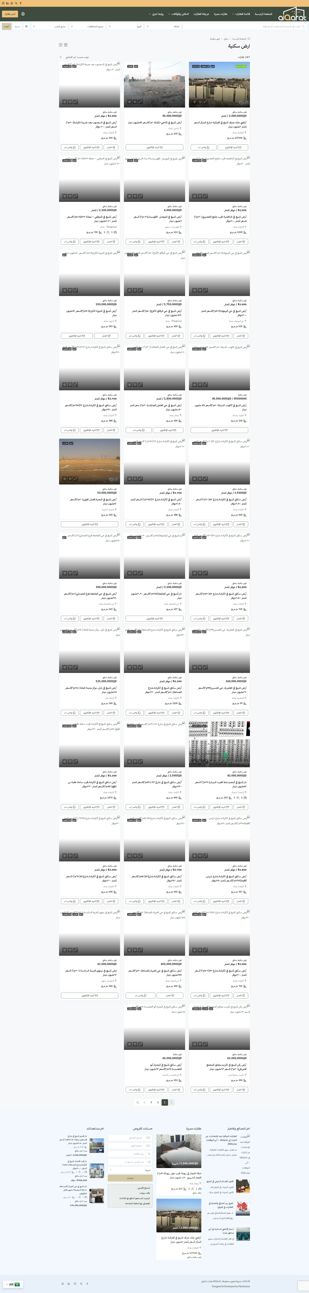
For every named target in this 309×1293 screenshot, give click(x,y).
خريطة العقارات (201, 14)
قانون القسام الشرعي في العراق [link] (220, 1181)
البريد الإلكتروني (231, 147)
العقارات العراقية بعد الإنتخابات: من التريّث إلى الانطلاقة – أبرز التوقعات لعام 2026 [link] (221, 1140)
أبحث (6, 26)
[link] (219, 85)
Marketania (244, 1286)
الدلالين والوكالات (180, 14)
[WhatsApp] (62, 1284)
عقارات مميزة (220, 14)
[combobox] (163, 26)
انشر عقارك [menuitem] (10, 14)
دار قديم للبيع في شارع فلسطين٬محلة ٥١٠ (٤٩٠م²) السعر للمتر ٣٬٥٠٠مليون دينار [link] (73, 1140)
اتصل (109, 147)
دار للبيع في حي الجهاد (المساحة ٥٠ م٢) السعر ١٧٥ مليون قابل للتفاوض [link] (73, 1190)
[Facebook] (86, 1284)
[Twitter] (80, 1284)
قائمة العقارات (242, 14)
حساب (130, 1178)
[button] (65, 45)
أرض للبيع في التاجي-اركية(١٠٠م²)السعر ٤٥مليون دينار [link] (155, 122)
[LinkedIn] (68, 1284)
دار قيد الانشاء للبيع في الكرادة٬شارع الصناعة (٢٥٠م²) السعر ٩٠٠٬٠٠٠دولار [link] (74, 1165)
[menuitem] (23, 14)
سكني (226, 38)
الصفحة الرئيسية (263, 14)
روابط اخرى (158, 14)
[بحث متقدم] (26, 26)
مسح (17, 26)
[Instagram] (74, 1284)
